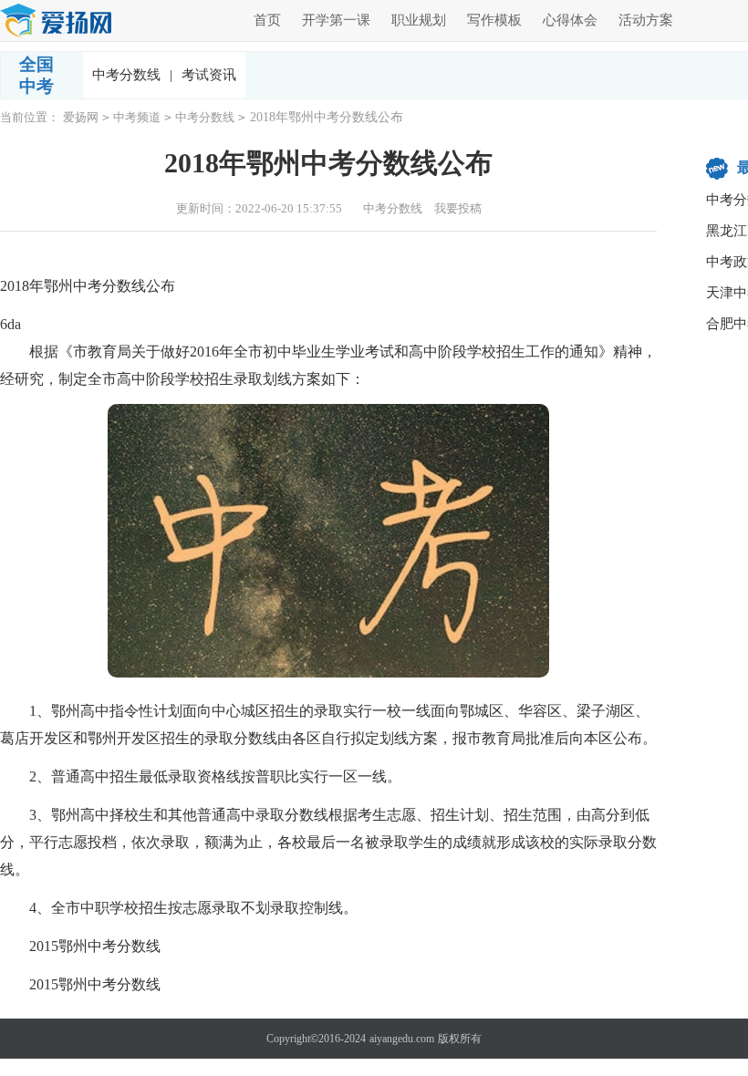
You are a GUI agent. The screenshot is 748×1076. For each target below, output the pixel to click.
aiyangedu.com (401, 1038)
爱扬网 (81, 117)
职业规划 (418, 20)
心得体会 (570, 20)
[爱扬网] (56, 21)
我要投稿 (458, 208)
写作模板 (494, 20)
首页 (267, 20)
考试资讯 (209, 74)
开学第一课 (336, 20)
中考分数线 (132, 74)
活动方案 (645, 20)
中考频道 (137, 117)
